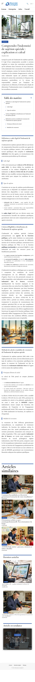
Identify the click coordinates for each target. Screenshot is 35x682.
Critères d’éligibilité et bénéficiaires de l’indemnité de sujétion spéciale (18, 114)
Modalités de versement (13, 127)
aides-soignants (29, 259)
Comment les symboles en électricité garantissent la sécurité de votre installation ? (17, 496)
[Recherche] (27, 3)
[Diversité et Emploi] (11, 3)
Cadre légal (9, 106)
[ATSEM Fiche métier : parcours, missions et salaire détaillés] (17, 536)
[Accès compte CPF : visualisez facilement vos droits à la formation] (17, 571)
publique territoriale (9, 247)
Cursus (4, 492)
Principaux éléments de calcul (14, 124)
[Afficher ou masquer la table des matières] (27, 98)
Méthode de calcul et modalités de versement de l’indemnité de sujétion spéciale (17, 119)
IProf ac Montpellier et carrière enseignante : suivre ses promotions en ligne (17, 640)
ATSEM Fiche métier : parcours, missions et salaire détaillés (17, 548)
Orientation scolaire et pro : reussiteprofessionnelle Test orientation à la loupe (17, 522)
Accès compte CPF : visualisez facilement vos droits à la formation (15, 584)
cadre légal (7, 213)
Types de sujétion (11, 110)
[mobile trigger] (3, 3)
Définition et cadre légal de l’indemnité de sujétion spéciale (18, 102)
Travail (5, 41)
